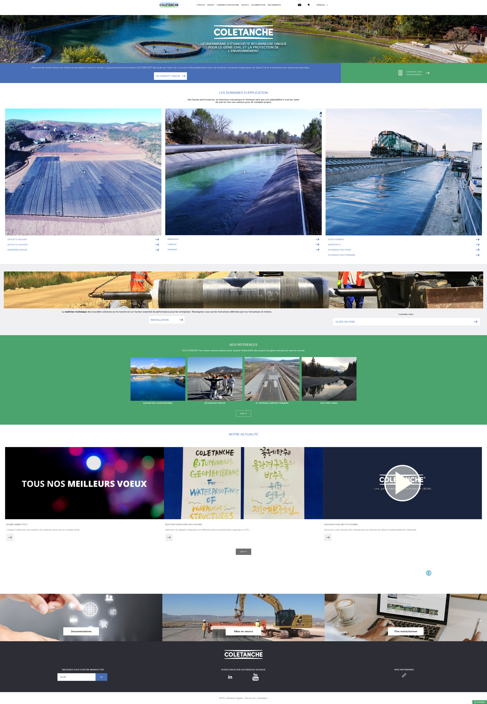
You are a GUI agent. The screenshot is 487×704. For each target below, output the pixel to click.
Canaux (172, 244)
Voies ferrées (336, 239)
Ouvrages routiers (339, 250)
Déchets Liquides (17, 244)
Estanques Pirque (215, 403)
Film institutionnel (405, 631)
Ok (101, 677)
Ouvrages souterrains (341, 255)
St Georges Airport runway (272, 403)
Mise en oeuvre (243, 631)
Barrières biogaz (17, 250)
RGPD (222, 698)
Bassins (172, 249)
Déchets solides (17, 239)
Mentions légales (235, 698)
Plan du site (250, 698)
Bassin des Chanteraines (158, 403)
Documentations (81, 631)
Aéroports (334, 244)
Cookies (481, 702)
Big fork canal (329, 403)
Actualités (262, 698)
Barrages (173, 239)
